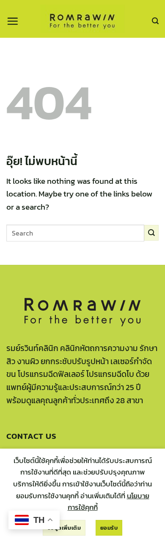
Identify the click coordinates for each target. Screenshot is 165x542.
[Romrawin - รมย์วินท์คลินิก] (82, 19)
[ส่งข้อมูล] (151, 233)
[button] (12, 21)
